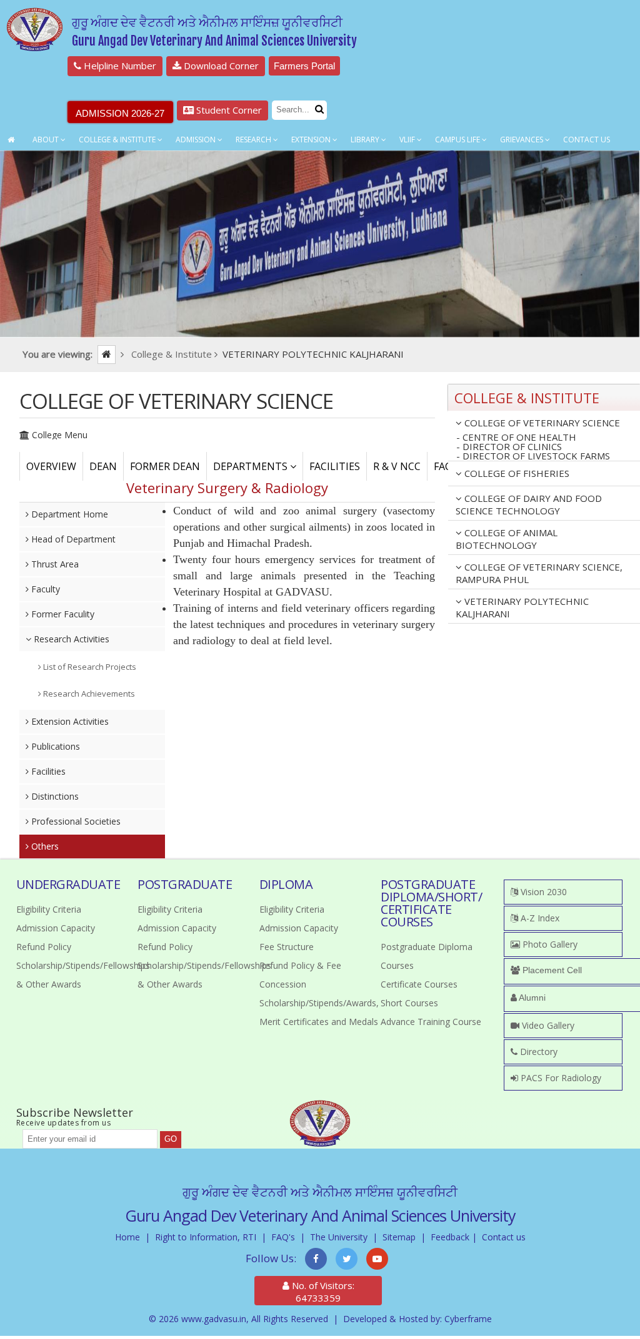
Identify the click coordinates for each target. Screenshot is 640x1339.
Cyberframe (468, 1319)
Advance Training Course (431, 1022)
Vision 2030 (542, 892)
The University (339, 1237)
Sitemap (399, 1237)
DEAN (103, 466)
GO (170, 1139)
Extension (311, 139)
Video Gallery (546, 1025)
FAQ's (283, 1237)
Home (127, 1237)
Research (254, 139)
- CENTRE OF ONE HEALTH (516, 437)
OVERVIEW (51, 466)
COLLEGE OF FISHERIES (515, 473)
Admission (197, 139)
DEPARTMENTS (251, 466)
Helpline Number (118, 65)
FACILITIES (334, 466)
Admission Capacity (55, 928)
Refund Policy (43, 947)
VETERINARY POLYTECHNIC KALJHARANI (522, 607)
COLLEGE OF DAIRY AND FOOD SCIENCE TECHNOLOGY (529, 504)
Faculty (44, 589)
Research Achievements (88, 693)
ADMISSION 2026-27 (120, 113)
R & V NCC (397, 466)
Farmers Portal (304, 66)
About (46, 139)
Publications (54, 746)
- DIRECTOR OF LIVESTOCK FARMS (533, 456)
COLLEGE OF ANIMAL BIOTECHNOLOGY (507, 538)
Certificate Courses (419, 984)
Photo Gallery (549, 944)
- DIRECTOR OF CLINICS (509, 446)
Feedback (450, 1237)
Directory (538, 1051)
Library (366, 139)
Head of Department (72, 539)
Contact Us (586, 139)
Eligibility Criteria (48, 909)
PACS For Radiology (559, 1078)
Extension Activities (69, 721)
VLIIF (408, 139)
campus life (458, 139)
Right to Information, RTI (205, 1237)
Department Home (68, 514)
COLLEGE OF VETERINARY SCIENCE (541, 422)
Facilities (47, 771)
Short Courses (409, 1003)
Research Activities (70, 639)
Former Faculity (61, 614)
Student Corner (228, 110)
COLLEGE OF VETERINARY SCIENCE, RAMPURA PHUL (539, 573)
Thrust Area (54, 564)
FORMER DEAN (165, 466)
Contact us (504, 1237)
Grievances (522, 139)
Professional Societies (75, 821)
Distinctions (54, 796)
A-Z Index (538, 918)
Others (44, 846)
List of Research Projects (88, 666)
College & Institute (118, 139)
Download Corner (220, 65)
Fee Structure (286, 947)
